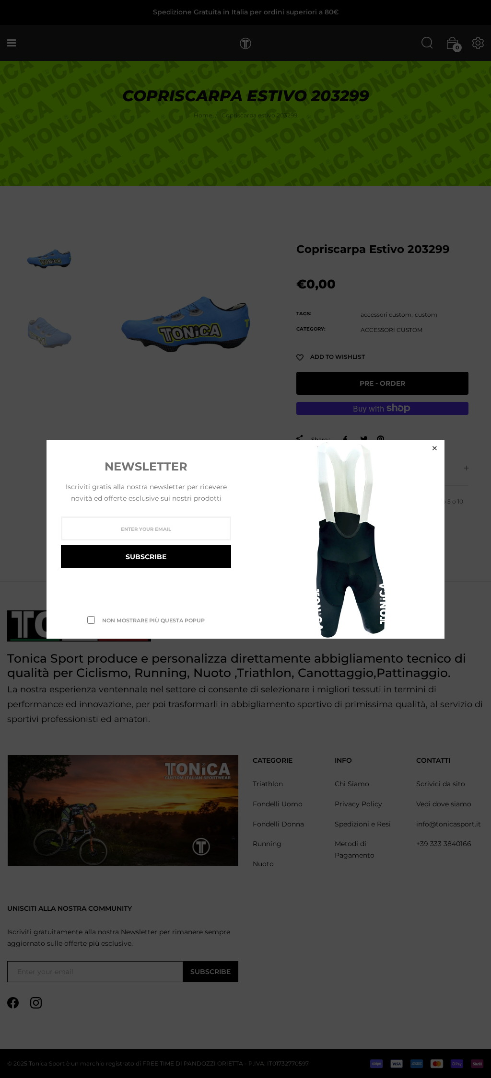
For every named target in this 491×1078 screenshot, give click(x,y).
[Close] (434, 448)
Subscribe (146, 556)
